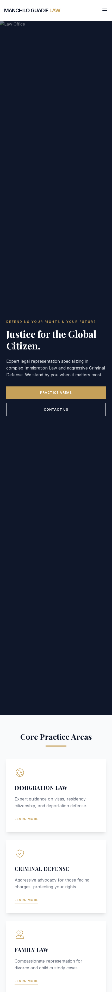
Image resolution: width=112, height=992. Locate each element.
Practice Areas (56, 393)
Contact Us (56, 409)
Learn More (26, 819)
